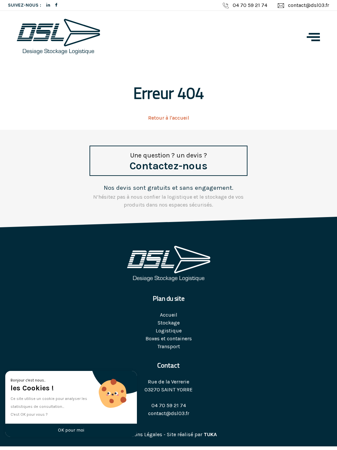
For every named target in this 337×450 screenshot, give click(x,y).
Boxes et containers (168, 338)
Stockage (169, 323)
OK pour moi (71, 430)
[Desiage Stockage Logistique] (58, 38)
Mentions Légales (141, 434)
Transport (168, 346)
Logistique (169, 330)
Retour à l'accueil (168, 118)
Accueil (168, 315)
